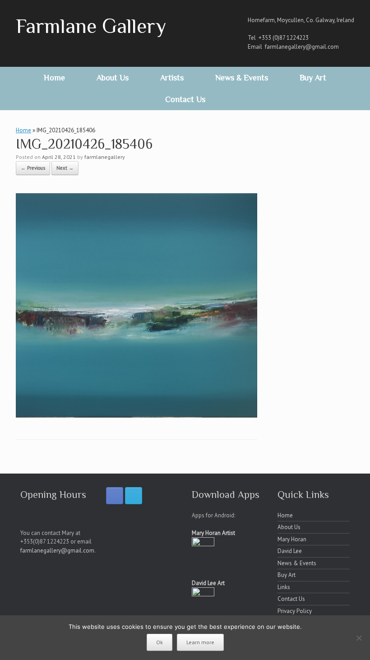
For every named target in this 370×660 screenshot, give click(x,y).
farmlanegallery (104, 156)
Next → (65, 168)
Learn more (200, 642)
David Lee (290, 551)
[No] (358, 637)
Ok (159, 642)
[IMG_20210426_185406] (136, 414)
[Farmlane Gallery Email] (133, 495)
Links (284, 587)
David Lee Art (208, 583)
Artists (172, 77)
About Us (113, 77)
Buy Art (313, 77)
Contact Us (185, 99)
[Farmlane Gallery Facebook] (114, 495)
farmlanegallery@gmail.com (302, 47)
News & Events (241, 77)
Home (54, 77)
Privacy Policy (295, 611)
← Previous (33, 168)
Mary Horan (292, 539)
